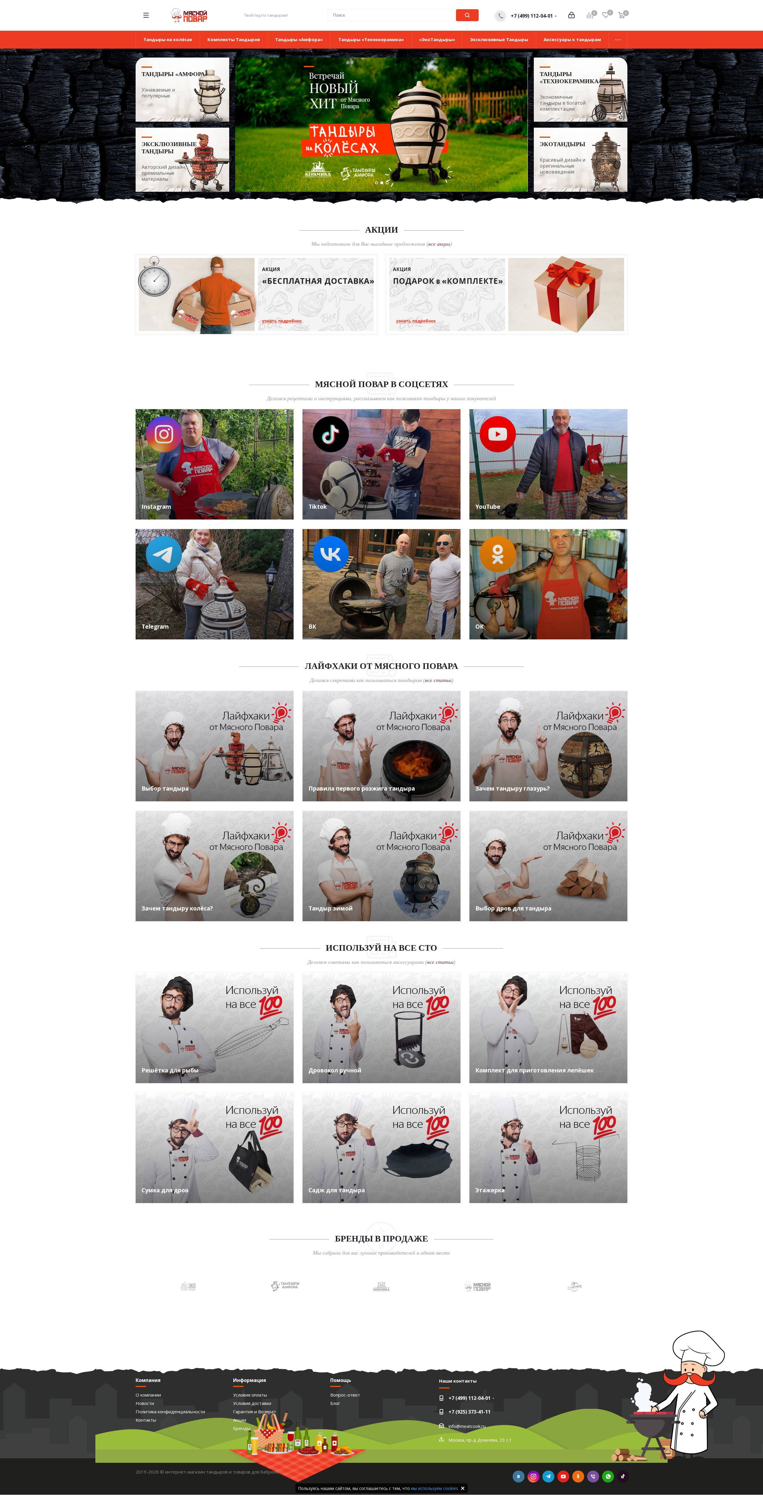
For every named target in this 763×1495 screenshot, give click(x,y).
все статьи (438, 680)
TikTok (623, 1476)
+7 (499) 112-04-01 (532, 16)
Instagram (533, 1476)
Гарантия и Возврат (254, 1411)
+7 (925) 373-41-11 (470, 1412)
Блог (335, 1403)
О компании (148, 1395)
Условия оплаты (250, 1395)
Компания (148, 1380)
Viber (593, 1476)
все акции (439, 244)
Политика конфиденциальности (170, 1411)
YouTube (563, 1476)
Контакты (146, 1420)
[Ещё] (618, 40)
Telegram (548, 1476)
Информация (249, 1380)
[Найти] (467, 15)
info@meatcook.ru (467, 1426)
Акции (239, 1420)
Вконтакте (519, 1476)
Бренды (241, 1428)
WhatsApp (608, 1476)
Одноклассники (578, 1476)
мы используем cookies (434, 1488)
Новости (145, 1403)
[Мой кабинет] (571, 15)
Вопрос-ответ (345, 1395)
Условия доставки (252, 1403)
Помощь (340, 1380)
